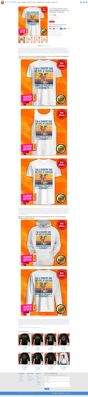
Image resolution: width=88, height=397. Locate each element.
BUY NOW (52, 21)
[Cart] (86, 2)
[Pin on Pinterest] (55, 35)
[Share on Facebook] (50, 35)
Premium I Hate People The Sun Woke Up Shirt (37, 347)
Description (39, 45)
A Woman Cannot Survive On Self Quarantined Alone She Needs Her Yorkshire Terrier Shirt (37, 366)
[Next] (46, 21)
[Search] (81, 2)
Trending (24, 2)
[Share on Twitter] (52, 35)
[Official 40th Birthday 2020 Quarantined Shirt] (24, 358)
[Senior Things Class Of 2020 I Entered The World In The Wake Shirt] (50, 358)
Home (19, 2)
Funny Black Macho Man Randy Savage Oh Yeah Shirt (32, 327)
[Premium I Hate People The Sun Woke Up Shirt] (37, 339)
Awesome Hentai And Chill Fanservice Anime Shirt (50, 347)
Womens (58, 31)
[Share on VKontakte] (57, 35)
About (38, 375)
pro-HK (62, 51)
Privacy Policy (39, 378)
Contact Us (54, 2)
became (39, 322)
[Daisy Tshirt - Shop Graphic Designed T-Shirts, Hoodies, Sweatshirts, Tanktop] (8, 2)
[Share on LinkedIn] (59, 35)
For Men (20, 375)
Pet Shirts (48, 2)
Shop (29, 375)
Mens (55, 31)
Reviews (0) (44, 45)
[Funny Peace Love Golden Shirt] (24, 339)
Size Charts (30, 376)
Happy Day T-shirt (31, 2)
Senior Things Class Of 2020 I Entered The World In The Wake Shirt (50, 366)
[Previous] (20, 21)
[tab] (39, 46)
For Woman (21, 376)
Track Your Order (30, 378)
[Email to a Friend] (53, 35)
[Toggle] (50, 17)
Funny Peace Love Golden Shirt (24, 346)
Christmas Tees (40, 2)
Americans (26, 209)
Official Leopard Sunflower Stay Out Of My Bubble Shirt (63, 347)
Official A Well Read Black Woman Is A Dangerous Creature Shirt (63, 366)
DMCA (38, 376)
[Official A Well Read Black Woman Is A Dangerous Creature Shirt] (64, 358)
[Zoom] (19, 35)
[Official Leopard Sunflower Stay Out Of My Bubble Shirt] (64, 339)
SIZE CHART (49, 45)
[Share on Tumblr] (61, 35)
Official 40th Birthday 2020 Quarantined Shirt (24, 366)
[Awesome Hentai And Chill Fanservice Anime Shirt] (50, 339)
